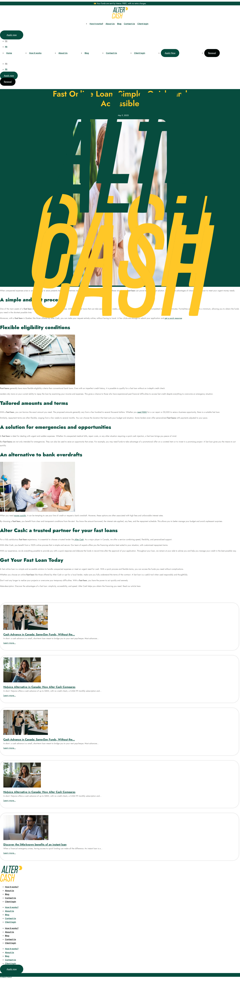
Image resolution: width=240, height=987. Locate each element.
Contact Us (129, 23)
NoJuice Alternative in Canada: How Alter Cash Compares (39, 687)
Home (9, 53)
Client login (142, 23)
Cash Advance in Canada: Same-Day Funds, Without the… (39, 634)
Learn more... (9, 643)
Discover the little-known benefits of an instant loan (34, 844)
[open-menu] (236, 24)
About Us (110, 23)
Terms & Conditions (120, 974)
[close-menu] (3, 383)
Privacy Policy (6, 976)
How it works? (96, 23)
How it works (35, 53)
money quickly (20, 515)
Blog (119, 23)
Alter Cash (79, 539)
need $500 (142, 412)
